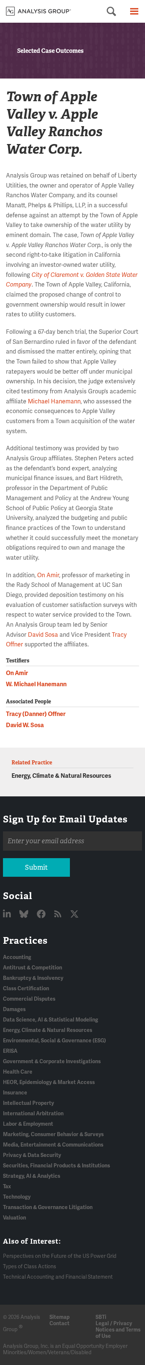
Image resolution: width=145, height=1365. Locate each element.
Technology (16, 1197)
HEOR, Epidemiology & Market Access (49, 1082)
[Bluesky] (24, 914)
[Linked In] (8, 914)
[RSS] (58, 914)
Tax (7, 1186)
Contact (59, 1323)
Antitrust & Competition (32, 968)
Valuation (14, 1218)
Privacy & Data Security (32, 1155)
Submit (36, 867)
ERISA (10, 1051)
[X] (74, 914)
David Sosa (43, 635)
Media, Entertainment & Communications (53, 1145)
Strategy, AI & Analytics (31, 1176)
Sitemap (59, 1317)
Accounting (17, 957)
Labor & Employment (28, 1124)
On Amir (48, 575)
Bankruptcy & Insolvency (33, 978)
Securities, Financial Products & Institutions (56, 1166)
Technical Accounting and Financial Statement (58, 1277)
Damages (14, 1009)
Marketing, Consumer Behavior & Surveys (53, 1134)
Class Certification (26, 988)
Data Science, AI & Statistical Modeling (50, 1020)
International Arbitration (33, 1113)
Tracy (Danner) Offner (35, 714)
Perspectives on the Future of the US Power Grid (59, 1256)
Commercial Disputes (29, 999)
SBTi (101, 1317)
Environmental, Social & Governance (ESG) (54, 1041)
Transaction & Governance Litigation (48, 1207)
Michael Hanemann (54, 401)
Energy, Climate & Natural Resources (61, 776)
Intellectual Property (28, 1103)
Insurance (15, 1093)
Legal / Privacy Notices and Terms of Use (118, 1329)
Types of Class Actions (29, 1266)
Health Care (17, 1072)
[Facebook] (42, 914)
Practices (25, 940)
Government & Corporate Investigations (52, 1061)
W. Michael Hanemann (36, 684)
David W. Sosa (25, 725)
